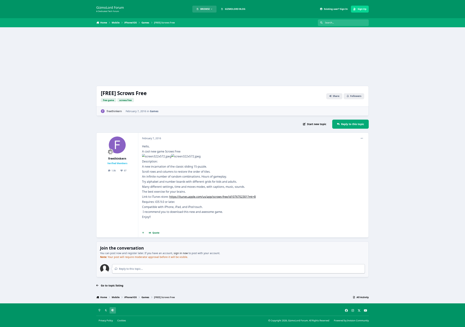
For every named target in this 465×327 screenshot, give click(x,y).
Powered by (351, 320)
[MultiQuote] (143, 233)
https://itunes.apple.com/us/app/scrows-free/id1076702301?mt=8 (212, 197)
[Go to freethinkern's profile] (103, 111)
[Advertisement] (232, 56)
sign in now (181, 253)
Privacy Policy (106, 320)
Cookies (121, 320)
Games (154, 111)
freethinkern (114, 111)
